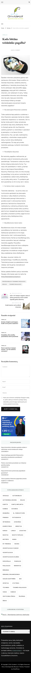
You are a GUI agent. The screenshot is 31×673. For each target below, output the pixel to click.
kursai (5, 530)
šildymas (22, 596)
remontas (17, 565)
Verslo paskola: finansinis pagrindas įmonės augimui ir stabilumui (14, 480)
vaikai (5, 592)
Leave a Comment (15, 50)
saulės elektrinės (9, 579)
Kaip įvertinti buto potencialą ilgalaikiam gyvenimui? (13, 472)
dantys (5, 504)
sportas (6, 583)
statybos (15, 583)
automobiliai (17, 495)
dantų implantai (17, 504)
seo (20, 579)
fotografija (16, 517)
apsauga (6, 495)
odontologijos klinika (11, 557)
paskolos (17, 561)
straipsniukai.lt (17, 650)
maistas (5, 535)
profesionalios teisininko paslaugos (13, 281)
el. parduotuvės (19, 513)
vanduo (13, 592)
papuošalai (7, 561)
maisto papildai (17, 535)
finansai (6, 517)
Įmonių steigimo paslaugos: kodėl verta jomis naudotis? (9, 322)
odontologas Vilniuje (11, 548)
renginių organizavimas (11, 574)
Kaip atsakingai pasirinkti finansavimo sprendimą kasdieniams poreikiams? (12, 456)
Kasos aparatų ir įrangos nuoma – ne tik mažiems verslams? (8, 349)
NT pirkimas (7, 544)
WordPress (16, 669)
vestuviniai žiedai (9, 596)
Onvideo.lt (15, 664)
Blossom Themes (19, 667)
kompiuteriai (7, 526)
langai (13, 530)
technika (6, 587)
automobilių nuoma (10, 500)
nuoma (17, 544)
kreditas (18, 526)
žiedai (5, 600)
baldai (22, 500)
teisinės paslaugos (15, 284)
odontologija (8, 552)
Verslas (4, 35)
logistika (22, 530)
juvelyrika (17, 522)
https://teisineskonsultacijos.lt (10, 277)
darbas (5, 509)
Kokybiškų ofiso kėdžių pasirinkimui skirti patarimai (9, 335)
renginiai (6, 570)
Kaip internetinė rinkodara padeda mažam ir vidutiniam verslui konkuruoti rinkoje (14, 448)
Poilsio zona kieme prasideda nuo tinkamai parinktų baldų (13, 464)
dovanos (15, 509)
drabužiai (6, 513)
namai (14, 539)
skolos (4, 284)
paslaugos (6, 565)
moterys (6, 539)
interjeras (6, 522)
